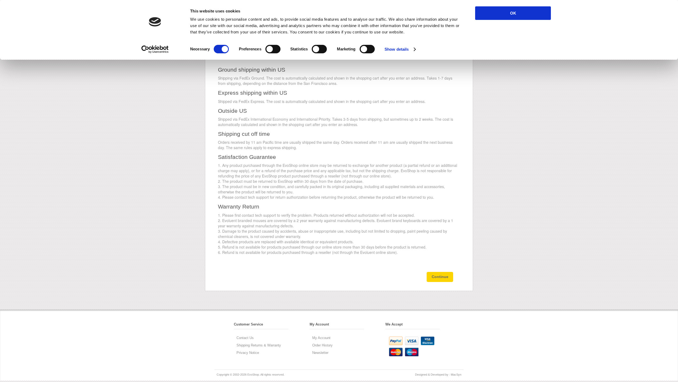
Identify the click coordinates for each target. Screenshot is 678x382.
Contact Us (245, 338)
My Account (321, 338)
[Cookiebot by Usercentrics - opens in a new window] (155, 49)
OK (513, 13)
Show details (397, 49)
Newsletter (320, 353)
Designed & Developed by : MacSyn (438, 374)
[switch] (272, 49)
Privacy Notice (248, 353)
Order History (322, 345)
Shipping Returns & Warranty (259, 345)
